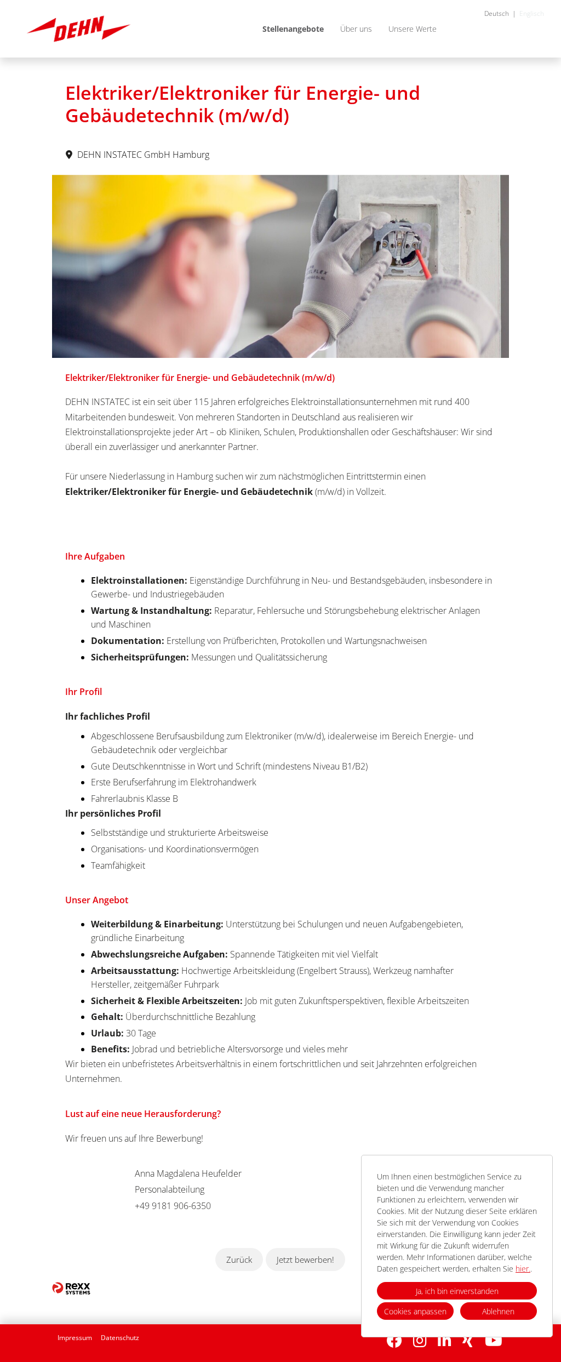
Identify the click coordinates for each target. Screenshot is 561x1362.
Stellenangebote (293, 29)
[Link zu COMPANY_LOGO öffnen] (79, 29)
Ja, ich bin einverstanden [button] (457, 1291)
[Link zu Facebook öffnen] (394, 1340)
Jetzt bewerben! (305, 1259)
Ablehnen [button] (498, 1311)
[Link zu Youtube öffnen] (493, 1340)
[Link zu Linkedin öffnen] (444, 1340)
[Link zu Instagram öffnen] (420, 1340)
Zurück (239, 1259)
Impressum (75, 1337)
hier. (523, 1268)
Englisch (531, 13)
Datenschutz (120, 1337)
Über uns (356, 29)
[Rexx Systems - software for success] (71, 1288)
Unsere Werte (412, 29)
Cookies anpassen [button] (415, 1311)
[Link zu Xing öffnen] (468, 1340)
